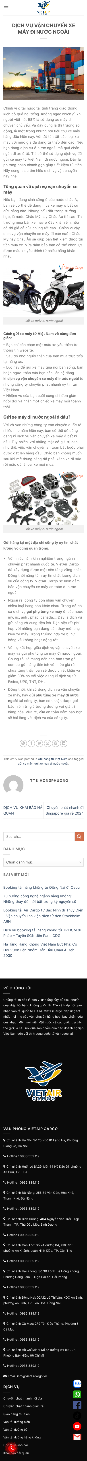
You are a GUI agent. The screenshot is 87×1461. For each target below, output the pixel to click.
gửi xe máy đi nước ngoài (51, 763)
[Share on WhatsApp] (23, 743)
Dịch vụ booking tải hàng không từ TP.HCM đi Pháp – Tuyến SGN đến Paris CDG (42, 933)
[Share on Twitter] (39, 743)
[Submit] (79, 836)
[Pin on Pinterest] (55, 743)
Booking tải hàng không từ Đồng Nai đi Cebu (41, 887)
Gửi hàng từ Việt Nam (52, 759)
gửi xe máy (25, 763)
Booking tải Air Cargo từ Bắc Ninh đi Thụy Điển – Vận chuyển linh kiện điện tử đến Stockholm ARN (43, 916)
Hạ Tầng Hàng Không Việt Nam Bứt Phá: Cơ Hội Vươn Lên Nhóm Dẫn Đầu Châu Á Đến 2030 (40, 950)
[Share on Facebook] (31, 743)
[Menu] (6, 7)
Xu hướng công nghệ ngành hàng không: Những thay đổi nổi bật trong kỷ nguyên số (39, 899)
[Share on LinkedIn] (63, 743)
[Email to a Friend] (47, 743)
